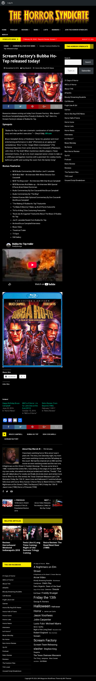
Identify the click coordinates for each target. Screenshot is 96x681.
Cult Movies (69, 101)
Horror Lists (69, 126)
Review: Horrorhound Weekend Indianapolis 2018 (11, 546)
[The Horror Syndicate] (48, 26)
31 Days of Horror (71, 80)
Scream (37, 636)
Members (55, 30)
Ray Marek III (26, 68)
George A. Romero (41, 602)
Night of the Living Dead (43, 630)
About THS (69, 89)
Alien (48, 563)
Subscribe (86, 70)
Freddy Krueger (50, 593)
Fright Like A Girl (71, 105)
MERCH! (5, 35)
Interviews (69, 135)
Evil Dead (37, 593)
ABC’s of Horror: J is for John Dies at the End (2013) (30, 405)
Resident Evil (57, 630)
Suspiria (37, 652)
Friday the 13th (45, 598)
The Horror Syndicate (77, 46)
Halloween (42, 606)
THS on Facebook (12, 564)
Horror (37, 611)
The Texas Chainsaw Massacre (47, 655)
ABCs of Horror (70, 85)
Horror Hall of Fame (72, 118)
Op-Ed (67, 155)
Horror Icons (69, 122)
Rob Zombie (53, 633)
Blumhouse (56, 580)
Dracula (55, 589)
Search (67, 58)
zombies (43, 661)
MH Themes (67, 678)
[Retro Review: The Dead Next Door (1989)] (52, 533)
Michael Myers (53, 623)
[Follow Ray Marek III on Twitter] (6, 491)
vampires (45, 658)
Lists (46, 30)
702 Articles (47, 449)
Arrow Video (40, 577)
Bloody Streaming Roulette (75, 97)
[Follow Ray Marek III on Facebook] (3, 491)
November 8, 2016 (12, 68)
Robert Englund (41, 632)
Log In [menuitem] (10, 3)
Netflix (40, 627)
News (36, 30)
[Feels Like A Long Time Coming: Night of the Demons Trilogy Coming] (32, 533)
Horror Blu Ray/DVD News (44, 68)
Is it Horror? (69, 139)
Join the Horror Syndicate (76, 30)
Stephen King (50, 649)
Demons (48, 589)
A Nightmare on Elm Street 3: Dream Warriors (47, 574)
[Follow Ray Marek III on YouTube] (10, 491)
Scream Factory (11, 439)
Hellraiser (55, 607)
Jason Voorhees (43, 615)
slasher (38, 648)
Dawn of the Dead (53, 586)
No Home (68, 147)
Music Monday (70, 143)
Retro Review (70, 164)
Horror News (69, 131)
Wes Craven (53, 658)
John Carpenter (42, 619)
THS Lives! (69, 176)
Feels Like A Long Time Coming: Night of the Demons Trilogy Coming (31, 547)
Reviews (25, 30)
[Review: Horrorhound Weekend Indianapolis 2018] (12, 533)
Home (4, 30)
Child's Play (46, 583)
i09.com (48, 133)
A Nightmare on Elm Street (45, 569)
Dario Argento (39, 586)
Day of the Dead (39, 589)
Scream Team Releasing (45, 644)
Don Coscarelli (49, 434)
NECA (36, 627)
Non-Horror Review (72, 151)
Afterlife (68, 93)
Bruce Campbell (15, 434)
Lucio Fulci (39, 623)
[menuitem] (3, 3)
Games (67, 110)
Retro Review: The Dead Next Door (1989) (52, 545)
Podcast (14, 30)
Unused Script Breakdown (75, 180)
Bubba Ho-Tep (32, 434)
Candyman (37, 583)
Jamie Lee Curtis (50, 611)
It (42, 611)
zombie (36, 661)
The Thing (37, 658)
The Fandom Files (71, 172)
